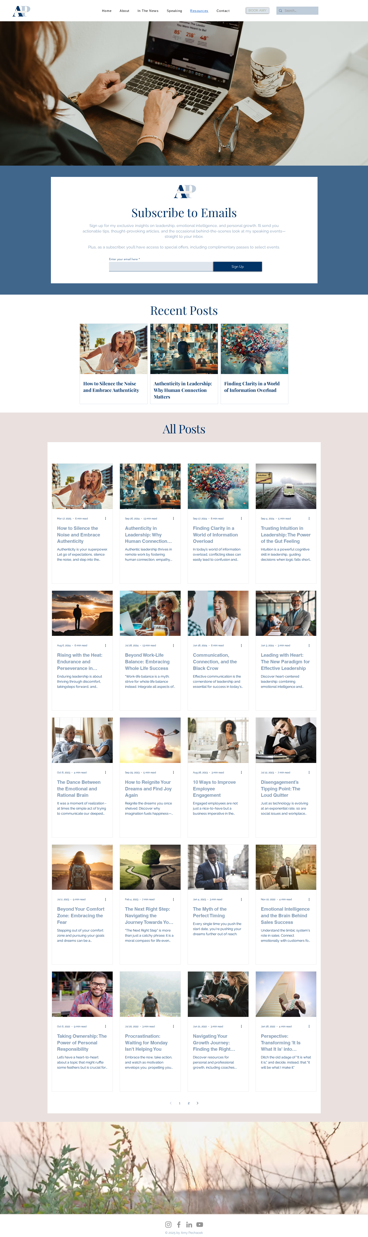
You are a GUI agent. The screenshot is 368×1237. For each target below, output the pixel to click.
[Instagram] (168, 1224)
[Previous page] (171, 1103)
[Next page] (197, 1103)
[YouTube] (200, 1224)
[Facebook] (179, 1224)
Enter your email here (123, 259)
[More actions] (106, 518)
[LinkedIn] (189, 1224)
